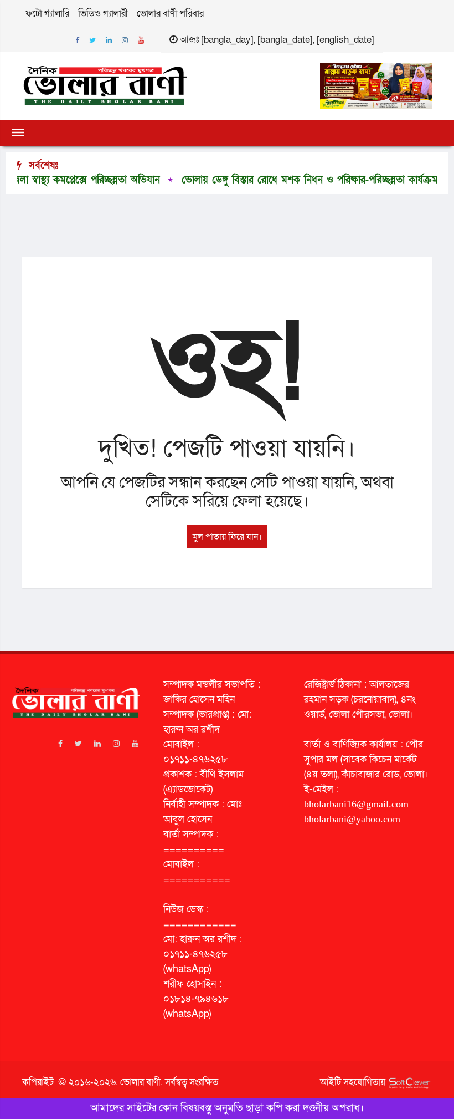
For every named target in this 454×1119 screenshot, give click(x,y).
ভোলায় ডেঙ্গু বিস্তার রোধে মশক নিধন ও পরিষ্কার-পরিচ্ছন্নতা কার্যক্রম (291, 180)
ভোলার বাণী (140, 1082)
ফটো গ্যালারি (47, 13)
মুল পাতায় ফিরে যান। (227, 537)
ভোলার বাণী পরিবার (170, 13)
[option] (282, 180)
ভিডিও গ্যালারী (103, 13)
